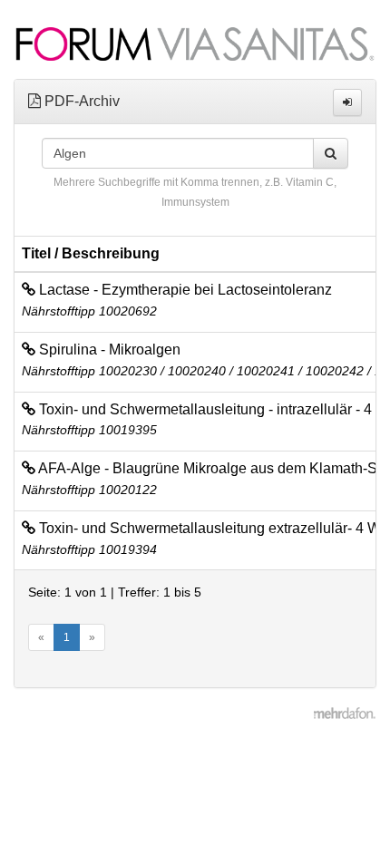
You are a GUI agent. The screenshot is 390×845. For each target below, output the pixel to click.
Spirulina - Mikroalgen (107, 349)
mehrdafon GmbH (344, 715)
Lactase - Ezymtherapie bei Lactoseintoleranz (183, 289)
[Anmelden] (347, 102)
